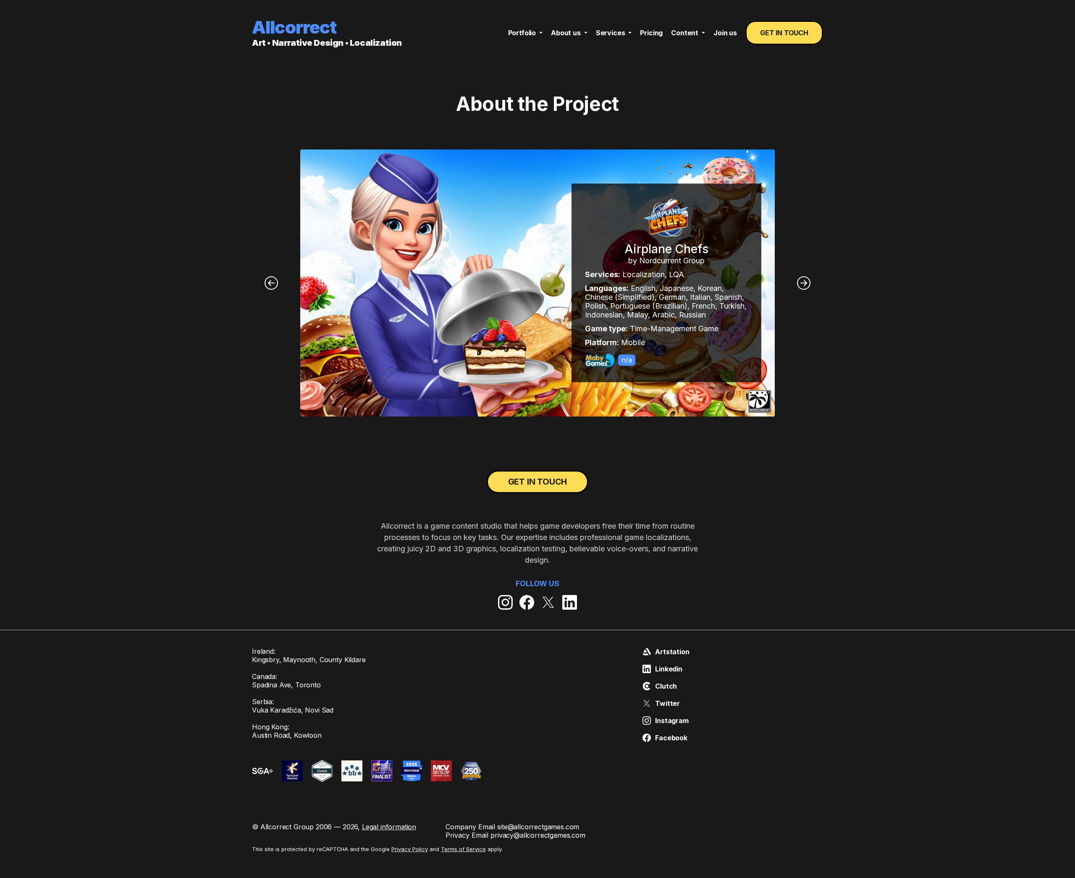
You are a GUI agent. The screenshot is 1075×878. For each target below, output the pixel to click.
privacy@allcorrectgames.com (537, 835)
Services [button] (611, 33)
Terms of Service (463, 849)
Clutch (666, 686)
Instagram (672, 720)
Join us (725, 33)
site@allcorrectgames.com (538, 827)
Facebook (671, 738)
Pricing (651, 33)
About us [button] (566, 33)
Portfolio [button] (523, 33)
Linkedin (668, 669)
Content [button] (685, 33)
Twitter (667, 703)
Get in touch (784, 33)
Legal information (389, 827)
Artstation (672, 651)
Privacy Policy (409, 849)
